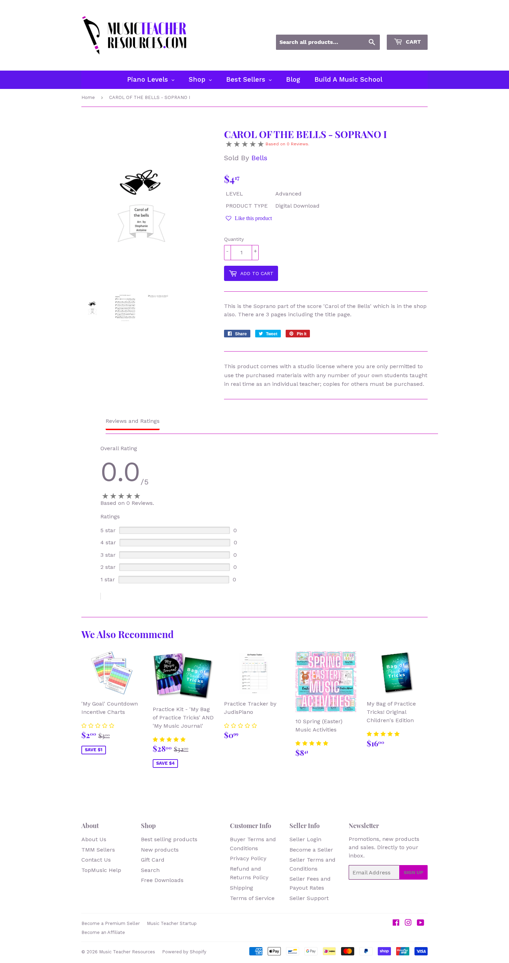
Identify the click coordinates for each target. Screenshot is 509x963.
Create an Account (406, 25)
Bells (259, 158)
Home (88, 97)
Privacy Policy (248, 858)
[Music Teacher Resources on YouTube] (420, 923)
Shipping (241, 887)
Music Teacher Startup (172, 923)
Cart (412, 41)
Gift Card (152, 859)
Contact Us (96, 859)
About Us (93, 839)
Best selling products (169, 839)
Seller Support (309, 898)
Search (150, 870)
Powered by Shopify (184, 951)
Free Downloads (162, 880)
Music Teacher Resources (127, 951)
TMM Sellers (98, 849)
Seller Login (305, 839)
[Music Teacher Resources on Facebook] (396, 923)
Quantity (234, 239)
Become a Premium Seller (110, 923)
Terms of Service (252, 898)
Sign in (365, 25)
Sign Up (413, 872)
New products (160, 849)
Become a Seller (311, 849)
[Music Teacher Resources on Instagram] (408, 923)
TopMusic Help (101, 870)
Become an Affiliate (103, 932)
